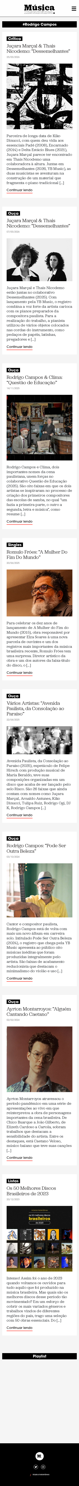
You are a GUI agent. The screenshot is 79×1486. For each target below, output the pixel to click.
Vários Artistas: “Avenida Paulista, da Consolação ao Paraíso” (35, 709)
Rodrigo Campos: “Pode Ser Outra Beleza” (36, 848)
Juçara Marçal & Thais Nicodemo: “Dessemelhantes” (38, 48)
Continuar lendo (20, 190)
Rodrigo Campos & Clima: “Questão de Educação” (34, 380)
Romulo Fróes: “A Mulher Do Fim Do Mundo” (37, 554)
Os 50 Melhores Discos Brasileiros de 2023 (31, 1191)
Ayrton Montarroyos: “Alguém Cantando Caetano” (39, 1011)
